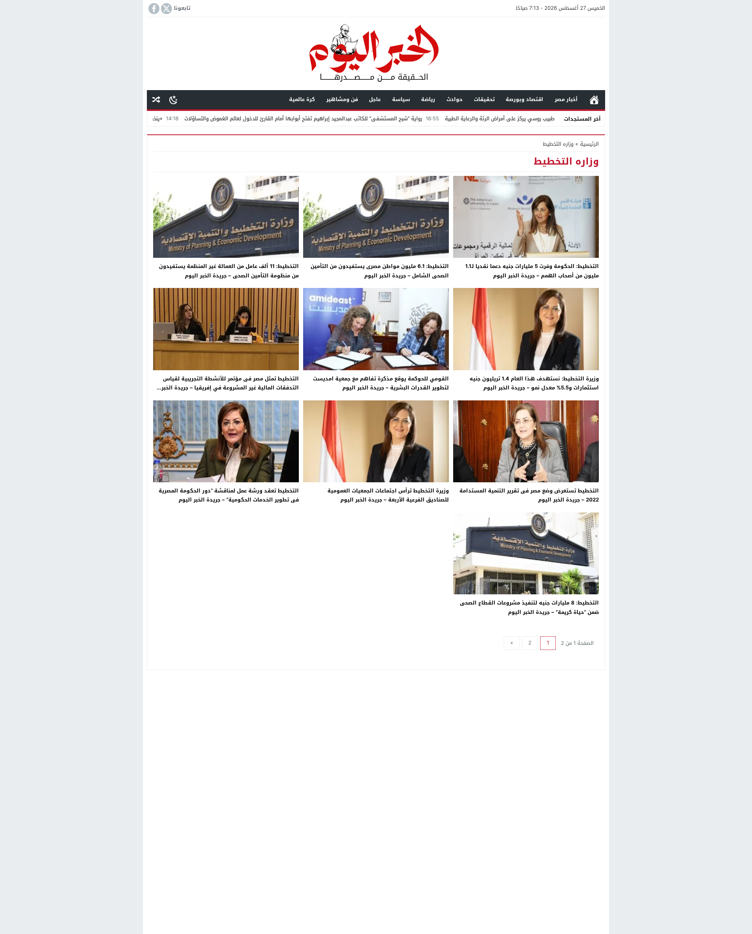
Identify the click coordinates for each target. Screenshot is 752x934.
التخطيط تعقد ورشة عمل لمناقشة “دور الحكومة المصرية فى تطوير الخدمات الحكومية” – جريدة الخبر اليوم (229, 495)
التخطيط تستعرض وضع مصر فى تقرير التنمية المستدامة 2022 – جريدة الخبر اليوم (529, 495)
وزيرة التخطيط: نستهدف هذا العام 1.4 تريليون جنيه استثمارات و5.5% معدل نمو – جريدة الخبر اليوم (534, 383)
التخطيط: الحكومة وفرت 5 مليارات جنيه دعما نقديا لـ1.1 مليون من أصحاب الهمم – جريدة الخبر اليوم (532, 270)
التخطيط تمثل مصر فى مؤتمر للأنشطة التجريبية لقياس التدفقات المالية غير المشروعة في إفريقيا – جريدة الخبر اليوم (230, 388)
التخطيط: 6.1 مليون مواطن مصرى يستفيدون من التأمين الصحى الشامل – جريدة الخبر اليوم (380, 270)
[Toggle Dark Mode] (173, 99)
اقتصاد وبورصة (524, 99)
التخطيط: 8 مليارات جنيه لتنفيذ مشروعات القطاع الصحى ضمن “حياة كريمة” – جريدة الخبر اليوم (529, 607)
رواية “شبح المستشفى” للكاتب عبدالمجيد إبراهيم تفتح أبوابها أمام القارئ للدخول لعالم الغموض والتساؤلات (348, 118)
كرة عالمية (302, 99)
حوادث (454, 99)
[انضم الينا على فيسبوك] (153, 8)
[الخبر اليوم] (376, 54)
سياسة (401, 99)
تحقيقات (484, 99)
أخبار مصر (566, 99)
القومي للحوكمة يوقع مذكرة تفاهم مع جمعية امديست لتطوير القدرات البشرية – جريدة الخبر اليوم (381, 383)
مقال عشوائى (156, 99)
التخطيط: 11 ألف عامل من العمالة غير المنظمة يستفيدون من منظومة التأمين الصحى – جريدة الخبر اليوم (229, 270)
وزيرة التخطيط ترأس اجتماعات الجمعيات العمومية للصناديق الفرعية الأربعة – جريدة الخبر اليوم (388, 495)
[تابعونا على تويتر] (165, 8)
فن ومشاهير (342, 99)
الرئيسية (594, 99)
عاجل (375, 99)
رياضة (428, 99)
